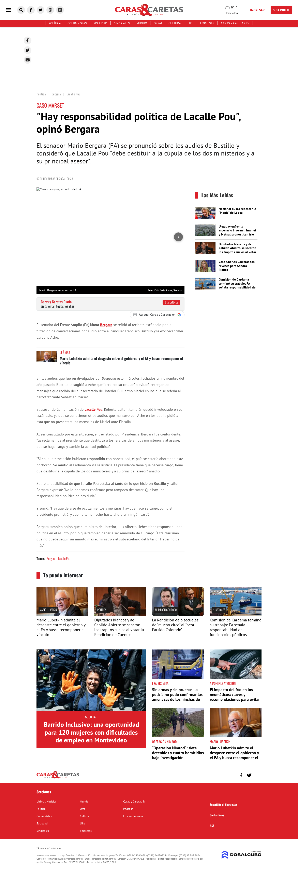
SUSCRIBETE (281, 10)
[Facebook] (27, 40)
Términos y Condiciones (48, 848)
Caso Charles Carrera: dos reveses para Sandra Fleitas (237, 265)
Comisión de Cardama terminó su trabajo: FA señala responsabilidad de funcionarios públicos (237, 285)
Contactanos (217, 815)
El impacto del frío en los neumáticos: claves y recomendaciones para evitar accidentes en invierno (235, 697)
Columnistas (77, 23)
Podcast (128, 809)
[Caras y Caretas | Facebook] (31, 10)
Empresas (207, 23)
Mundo (141, 23)
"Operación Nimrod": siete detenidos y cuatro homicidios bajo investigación (178, 752)
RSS (212, 825)
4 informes (219, 609)
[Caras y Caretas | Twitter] (40, 10)
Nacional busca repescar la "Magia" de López (237, 211)
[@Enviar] (27, 60)
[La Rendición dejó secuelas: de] (178, 615)
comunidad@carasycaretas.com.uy (65, 858)
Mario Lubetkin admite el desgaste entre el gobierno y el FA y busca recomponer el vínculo (121, 360)
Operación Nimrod (164, 741)
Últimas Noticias (46, 801)
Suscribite (171, 302)
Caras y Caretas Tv (235, 23)
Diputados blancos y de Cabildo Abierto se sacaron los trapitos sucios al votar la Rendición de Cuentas (237, 250)
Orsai (158, 23)
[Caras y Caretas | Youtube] (60, 10)
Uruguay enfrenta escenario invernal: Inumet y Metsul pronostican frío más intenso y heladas (237, 232)
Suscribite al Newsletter (223, 804)
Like (190, 23)
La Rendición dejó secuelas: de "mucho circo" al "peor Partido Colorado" (175, 624)
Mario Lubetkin (48, 609)
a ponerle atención (223, 683)
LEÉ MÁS (65, 352)
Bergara (106, 324)
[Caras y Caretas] (57, 778)
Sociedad (100, 23)
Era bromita (160, 683)
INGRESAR (257, 10)
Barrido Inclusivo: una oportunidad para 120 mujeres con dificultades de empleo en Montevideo (91, 732)
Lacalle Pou (93, 409)
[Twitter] (27, 50)
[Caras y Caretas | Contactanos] (256, 774)
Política (55, 23)
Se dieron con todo (166, 609)
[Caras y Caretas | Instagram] (50, 10)
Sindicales (122, 23)
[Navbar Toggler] (11, 10)
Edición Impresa (133, 816)
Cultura (174, 23)
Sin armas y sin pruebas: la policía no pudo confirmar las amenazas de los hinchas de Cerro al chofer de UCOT (177, 697)
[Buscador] (21, 10)
